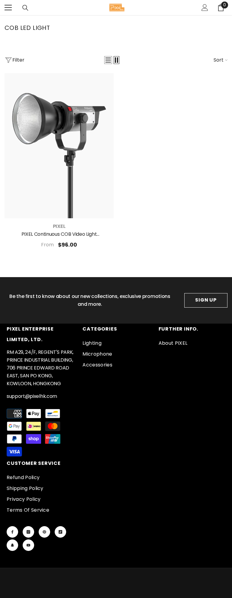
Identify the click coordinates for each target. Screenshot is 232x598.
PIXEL (59, 226)
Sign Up (206, 299)
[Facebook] (12, 532)
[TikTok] (60, 532)
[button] (108, 60)
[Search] (25, 7)
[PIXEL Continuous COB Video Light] (59, 145)
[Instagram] (28, 532)
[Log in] (204, 7)
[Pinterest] (44, 532)
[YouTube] (28, 545)
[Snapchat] (12, 545)
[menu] (8, 7)
